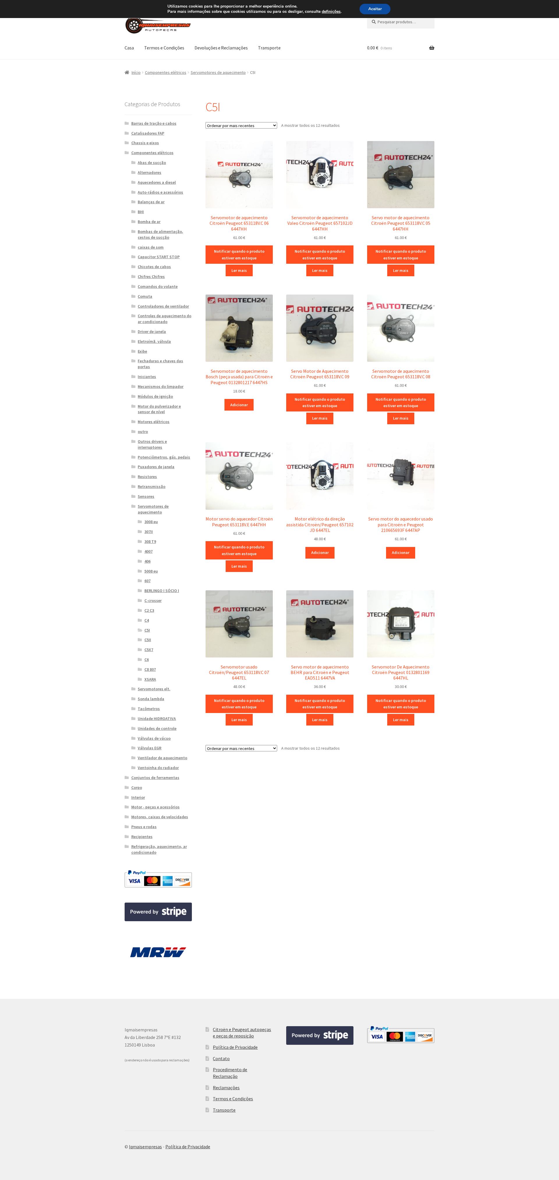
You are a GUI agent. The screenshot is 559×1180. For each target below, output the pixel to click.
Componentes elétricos (165, 72)
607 (147, 580)
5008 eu (151, 571)
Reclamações (226, 1087)
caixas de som (151, 247)
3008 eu (151, 521)
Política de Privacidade (235, 1047)
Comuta (145, 296)
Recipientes (142, 836)
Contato (221, 1058)
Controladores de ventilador (163, 306)
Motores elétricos (153, 421)
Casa (129, 48)
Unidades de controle (157, 728)
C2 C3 (149, 610)
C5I (147, 630)
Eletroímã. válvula (154, 341)
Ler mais (239, 270)
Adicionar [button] (239, 404)
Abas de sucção (152, 162)
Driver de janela (152, 331)
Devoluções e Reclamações (221, 48)
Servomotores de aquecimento (218, 72)
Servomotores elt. (154, 688)
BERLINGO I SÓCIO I (161, 590)
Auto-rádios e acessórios (160, 192)
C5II (147, 639)
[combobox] (400, 21)
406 (147, 561)
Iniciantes (147, 376)
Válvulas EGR (149, 748)
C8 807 (150, 669)
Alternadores (149, 172)
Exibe (142, 351)
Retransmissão (151, 486)
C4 (146, 620)
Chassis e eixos (145, 142)
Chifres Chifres (151, 276)
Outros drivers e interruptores (152, 444)
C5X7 (148, 649)
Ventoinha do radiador (158, 767)
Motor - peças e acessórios (155, 807)
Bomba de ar (149, 221)
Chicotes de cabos (154, 266)
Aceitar (375, 9)
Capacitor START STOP (159, 256)
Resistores (147, 476)
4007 (148, 551)
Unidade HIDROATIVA (157, 718)
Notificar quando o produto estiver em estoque (239, 255)
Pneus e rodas (144, 826)
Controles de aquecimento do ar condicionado (164, 318)
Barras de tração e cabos (153, 123)
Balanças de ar (151, 201)
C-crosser (153, 600)
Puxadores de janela (156, 466)
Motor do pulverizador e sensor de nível (159, 409)
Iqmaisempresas (145, 1146)
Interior (138, 797)
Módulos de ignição (155, 396)
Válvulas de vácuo (154, 738)
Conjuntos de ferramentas (155, 777)
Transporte (269, 48)
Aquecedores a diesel (157, 182)
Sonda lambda (151, 698)
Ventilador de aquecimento (162, 757)
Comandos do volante (158, 286)
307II (148, 531)
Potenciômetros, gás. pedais (164, 457)
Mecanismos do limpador (160, 386)
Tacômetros (149, 708)
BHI (141, 211)
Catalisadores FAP (147, 133)
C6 (146, 659)
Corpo (136, 787)
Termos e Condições (164, 48)
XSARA (150, 679)
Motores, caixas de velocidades (159, 816)
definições (331, 11)
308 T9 (150, 541)
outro (143, 431)
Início (136, 72)
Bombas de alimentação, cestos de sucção (160, 234)
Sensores (146, 496)
